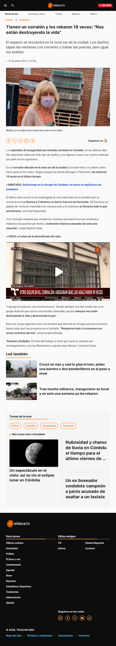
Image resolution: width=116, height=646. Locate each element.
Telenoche (68, 425)
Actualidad (24, 20)
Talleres (93, 14)
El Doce (9, 20)
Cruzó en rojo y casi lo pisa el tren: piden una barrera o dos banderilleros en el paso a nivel (75, 368)
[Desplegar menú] (5, 5)
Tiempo (58, 14)
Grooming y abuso (36, 14)
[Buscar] (12, 5)
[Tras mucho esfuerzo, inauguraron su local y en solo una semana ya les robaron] (21, 391)
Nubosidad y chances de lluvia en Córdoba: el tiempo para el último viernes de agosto (88, 453)
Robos (15, 425)
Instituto (111, 14)
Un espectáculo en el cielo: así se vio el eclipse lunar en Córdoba (32, 475)
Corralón (30, 425)
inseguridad (49, 425)
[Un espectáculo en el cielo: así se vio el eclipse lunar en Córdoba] (34, 453)
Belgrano (76, 14)
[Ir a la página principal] (56, 5)
